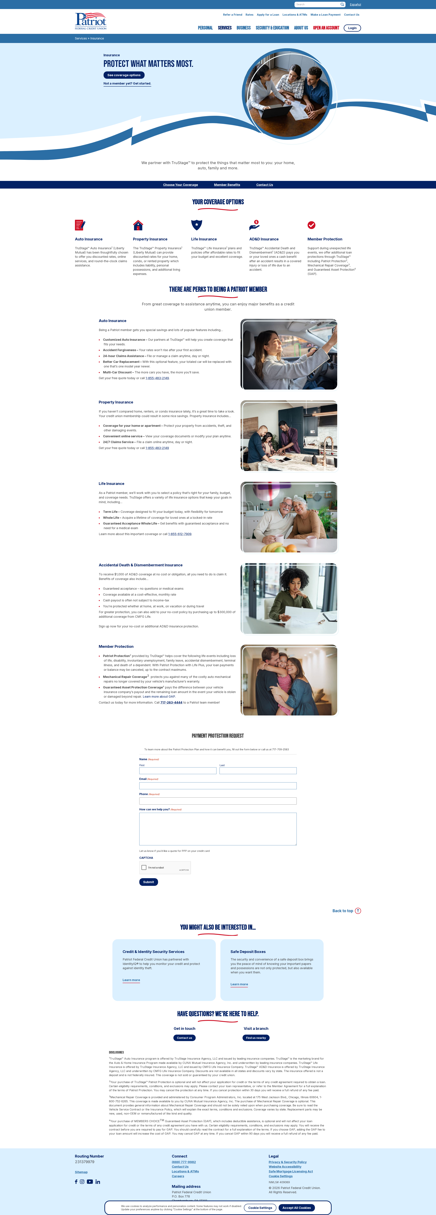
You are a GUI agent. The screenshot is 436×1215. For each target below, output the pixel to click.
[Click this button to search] (342, 4)
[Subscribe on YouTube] (90, 1183)
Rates (249, 14)
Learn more (131, 980)
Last (222, 765)
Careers (178, 1176)
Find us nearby (256, 1038)
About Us (301, 28)
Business (244, 28)
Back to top (343, 910)
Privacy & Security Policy (288, 1162)
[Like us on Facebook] (76, 1183)
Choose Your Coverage (180, 185)
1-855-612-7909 (179, 534)
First (141, 765)
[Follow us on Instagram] (82, 1183)
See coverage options (124, 75)
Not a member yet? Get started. (127, 83)
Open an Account (326, 28)
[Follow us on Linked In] (98, 1183)
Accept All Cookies (297, 1208)
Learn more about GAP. (159, 696)
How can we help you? (160, 809)
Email (148, 779)
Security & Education (272, 28)
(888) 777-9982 (184, 1162)
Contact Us (351, 14)
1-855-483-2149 (157, 378)
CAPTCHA (146, 857)
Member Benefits (227, 185)
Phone (149, 794)
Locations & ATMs (295, 14)
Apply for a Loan (268, 14)
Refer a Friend (232, 14)
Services (225, 28)
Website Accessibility (285, 1166)
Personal (205, 28)
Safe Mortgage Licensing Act (291, 1171)
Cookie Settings (281, 1176)
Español (355, 4)
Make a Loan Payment (326, 14)
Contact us (184, 1038)
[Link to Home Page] (91, 21)
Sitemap (81, 1172)
